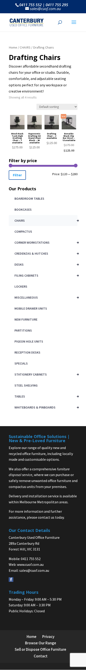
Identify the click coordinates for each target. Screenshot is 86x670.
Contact (40, 656)
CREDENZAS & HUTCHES (46, 253)
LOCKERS (20, 286)
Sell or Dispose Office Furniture (40, 649)
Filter (17, 175)
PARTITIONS (23, 330)
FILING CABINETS (46, 275)
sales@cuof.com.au (34, 570)
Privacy (48, 636)
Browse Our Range (40, 642)
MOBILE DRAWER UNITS (30, 308)
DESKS (46, 264)
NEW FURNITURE (25, 319)
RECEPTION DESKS (27, 352)
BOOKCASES (23, 209)
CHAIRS (25, 47)
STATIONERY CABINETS (46, 374)
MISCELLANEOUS (46, 297)
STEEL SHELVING (26, 385)
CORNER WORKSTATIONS (46, 242)
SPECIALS (21, 363)
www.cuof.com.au (30, 564)
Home (13, 47)
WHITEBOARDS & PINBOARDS (46, 407)
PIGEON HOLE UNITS (28, 341)
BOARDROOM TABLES (29, 198)
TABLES (46, 396)
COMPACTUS (23, 231)
